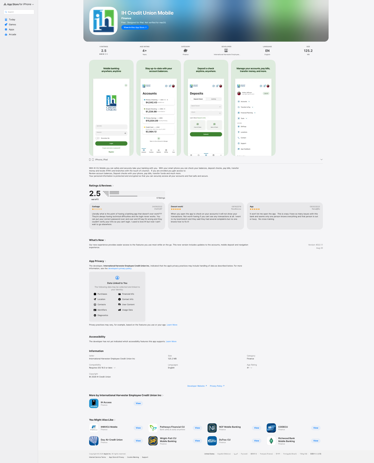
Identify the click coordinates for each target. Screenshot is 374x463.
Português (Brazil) (290, 454)
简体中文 (254, 454)
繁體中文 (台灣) (315, 454)
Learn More (172, 325)
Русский (244, 454)
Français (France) (266, 454)
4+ (248, 367)
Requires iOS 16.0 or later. (101, 367)
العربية (236, 454)
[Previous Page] (86, 216)
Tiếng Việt (303, 454)
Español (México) (224, 454)
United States (209, 454)
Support (145, 457)
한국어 (278, 454)
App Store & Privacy (116, 457)
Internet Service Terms (97, 457)
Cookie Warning (133, 457)
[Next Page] (326, 216)
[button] (19, 19)
